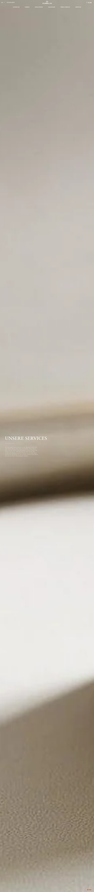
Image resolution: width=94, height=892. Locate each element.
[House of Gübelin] (47, 3)
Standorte (11, 2)
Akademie (51, 7)
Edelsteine (39, 7)
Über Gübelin (65, 7)
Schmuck (16, 7)
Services (78, 7)
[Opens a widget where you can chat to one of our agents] (89, 889)
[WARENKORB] (91, 2)
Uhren (27, 7)
